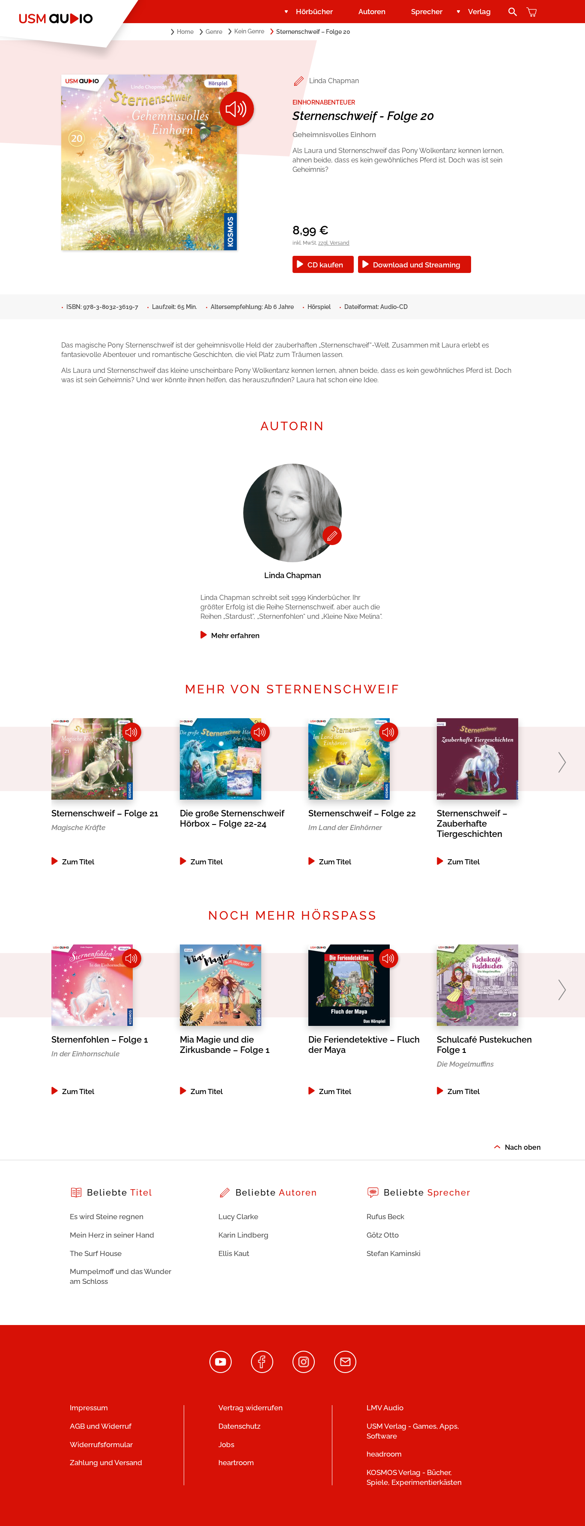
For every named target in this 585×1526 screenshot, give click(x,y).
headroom (384, 1454)
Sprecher (426, 11)
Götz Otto (383, 1235)
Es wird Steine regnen (106, 1216)
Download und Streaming (416, 265)
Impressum (89, 1407)
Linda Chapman (334, 81)
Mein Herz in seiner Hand (112, 1235)
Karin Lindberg (243, 1235)
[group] (292, 549)
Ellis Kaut (233, 1253)
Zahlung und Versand (106, 1462)
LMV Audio (385, 1407)
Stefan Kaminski (394, 1253)
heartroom (236, 1462)
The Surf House (96, 1253)
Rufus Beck (385, 1216)
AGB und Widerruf (100, 1426)
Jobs (226, 1444)
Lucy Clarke (238, 1216)
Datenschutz (239, 1426)
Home (185, 31)
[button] (562, 762)
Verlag (479, 11)
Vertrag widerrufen (250, 1407)
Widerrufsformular (101, 1444)
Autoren (371, 11)
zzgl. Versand (333, 243)
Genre (214, 31)
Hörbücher (314, 11)
